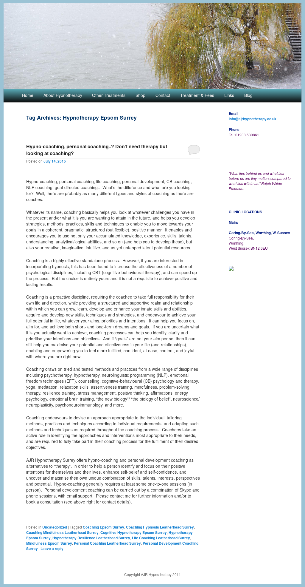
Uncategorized (54, 527)
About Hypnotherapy (62, 95)
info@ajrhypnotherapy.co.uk (252, 118)
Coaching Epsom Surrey (103, 527)
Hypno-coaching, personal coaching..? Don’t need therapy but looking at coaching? (96, 150)
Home (27, 95)
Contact (162, 95)
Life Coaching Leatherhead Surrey (161, 537)
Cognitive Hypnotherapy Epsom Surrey (133, 532)
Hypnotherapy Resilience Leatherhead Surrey (91, 537)
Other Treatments (108, 95)
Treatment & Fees (197, 95)
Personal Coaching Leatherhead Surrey (107, 543)
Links (229, 95)
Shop (140, 95)
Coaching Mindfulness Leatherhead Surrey (62, 532)
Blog (248, 95)
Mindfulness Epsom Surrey (49, 543)
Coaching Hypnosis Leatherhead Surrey (160, 527)
